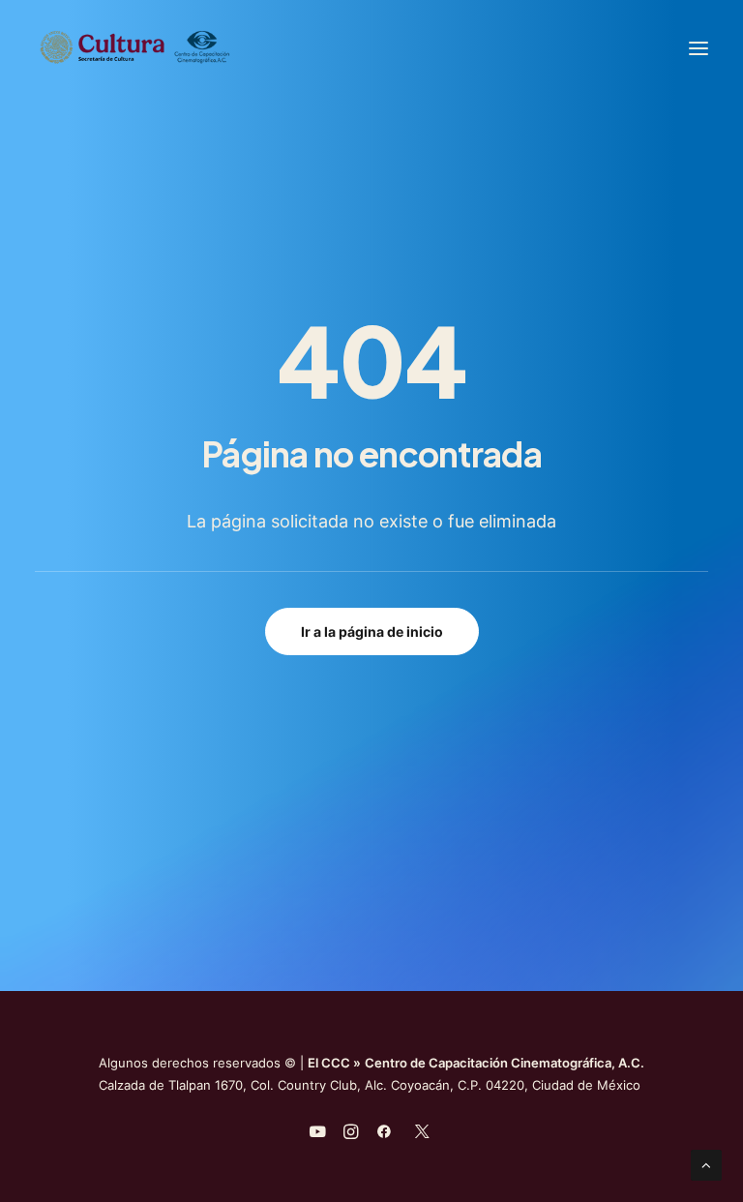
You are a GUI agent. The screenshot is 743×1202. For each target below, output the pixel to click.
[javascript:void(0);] (350, 1134)
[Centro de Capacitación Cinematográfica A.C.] (182, 48)
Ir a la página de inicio (372, 631)
